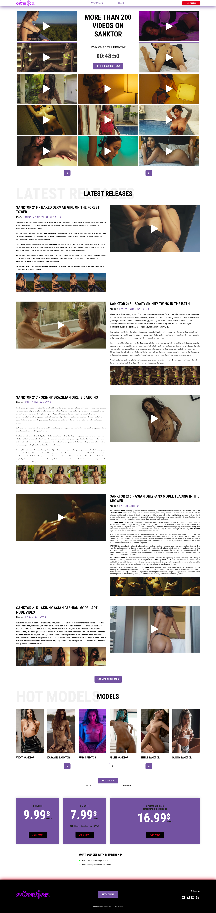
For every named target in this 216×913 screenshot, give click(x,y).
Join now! (37, 834)
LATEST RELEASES (96, 3)
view (27, 731)
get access (108, 894)
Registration (108, 780)
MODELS (121, 3)
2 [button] (112, 766)
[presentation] (67, 173)
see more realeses (108, 679)
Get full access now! (108, 66)
